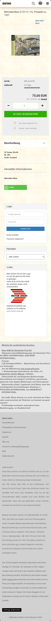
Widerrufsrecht (8, 456)
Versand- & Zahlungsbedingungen (15, 446)
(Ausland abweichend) (32, 88)
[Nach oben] (43, 616)
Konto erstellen (13, 235)
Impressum (6, 432)
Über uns (5, 442)
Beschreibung (12, 143)
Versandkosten (8, 423)
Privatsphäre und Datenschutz (14, 427)
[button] (8, 105)
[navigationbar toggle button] (47, 3)
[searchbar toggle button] (33, 3)
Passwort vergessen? (15, 239)
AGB (4, 451)
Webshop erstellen (16, 617)
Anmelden (25, 229)
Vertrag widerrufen (11, 610)
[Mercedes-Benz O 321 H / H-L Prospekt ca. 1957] (25, 40)
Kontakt (5, 437)
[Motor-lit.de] (5, 3)
